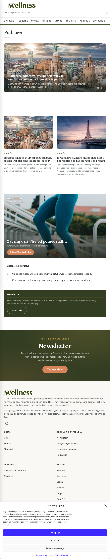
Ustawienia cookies (66, 449)
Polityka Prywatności (45, 555)
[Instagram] (6, 423)
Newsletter (62, 437)
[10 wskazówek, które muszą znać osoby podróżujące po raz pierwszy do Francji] (81, 132)
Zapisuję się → (55, 369)
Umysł (58, 21)
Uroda (35, 21)
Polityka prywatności (67, 443)
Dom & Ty (71, 21)
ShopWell (8, 449)
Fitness (46, 21)
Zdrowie (9, 21)
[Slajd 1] (98, 88)
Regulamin (62, 454)
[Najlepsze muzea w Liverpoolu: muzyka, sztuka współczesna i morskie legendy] (28, 132)
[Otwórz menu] (3, 5)
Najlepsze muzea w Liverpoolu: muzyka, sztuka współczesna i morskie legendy (28, 159)
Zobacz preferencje (55, 548)
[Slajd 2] (101, 88)
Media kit (8, 476)
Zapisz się (17, 310)
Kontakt (7, 443)
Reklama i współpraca (15, 470)
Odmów (55, 540)
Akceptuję (55, 532)
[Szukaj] (107, 12)
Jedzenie (22, 21)
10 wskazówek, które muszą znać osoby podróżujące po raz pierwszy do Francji (81, 159)
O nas (7, 437)
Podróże (84, 21)
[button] (105, 505)
